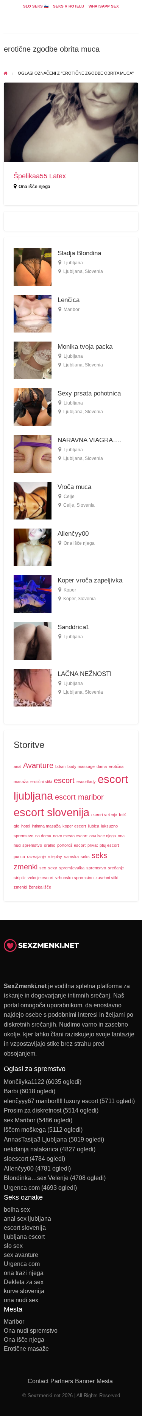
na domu (43, 836)
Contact (38, 1381)
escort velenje (104, 814)
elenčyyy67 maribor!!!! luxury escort (51, 1101)
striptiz (20, 877)
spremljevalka (71, 868)
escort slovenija (51, 812)
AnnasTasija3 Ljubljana (35, 1139)
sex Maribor (19, 1120)
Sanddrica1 (73, 627)
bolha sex (17, 1210)
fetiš (122, 814)
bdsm (60, 766)
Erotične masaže (26, 1349)
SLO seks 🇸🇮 (35, 6)
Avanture (38, 765)
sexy (52, 868)
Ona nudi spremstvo (31, 1331)
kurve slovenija (24, 1291)
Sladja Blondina (79, 253)
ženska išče (40, 887)
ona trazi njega (24, 1273)
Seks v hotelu (68, 6)
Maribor (72, 309)
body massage (81, 766)
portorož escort (71, 845)
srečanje (116, 868)
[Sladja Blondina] (32, 266)
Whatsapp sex (104, 6)
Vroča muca (74, 486)
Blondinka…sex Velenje (36, 1178)
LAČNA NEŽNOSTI (85, 673)
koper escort (74, 826)
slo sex (13, 1246)
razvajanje (36, 856)
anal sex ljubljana (27, 1219)
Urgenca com (22, 1188)
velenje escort (40, 877)
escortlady (86, 781)
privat (92, 845)
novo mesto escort (70, 836)
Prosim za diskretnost (32, 1110)
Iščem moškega (25, 1129)
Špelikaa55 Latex (40, 176)
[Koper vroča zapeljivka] (32, 594)
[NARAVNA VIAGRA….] (32, 453)
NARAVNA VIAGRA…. (89, 440)
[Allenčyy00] (32, 547)
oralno (49, 845)
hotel (25, 826)
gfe (16, 826)
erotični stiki (41, 781)
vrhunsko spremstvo (74, 877)
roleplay (55, 856)
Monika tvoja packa (85, 346)
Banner (85, 1381)
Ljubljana (73, 262)
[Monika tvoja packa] (32, 360)
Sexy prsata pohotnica (89, 393)
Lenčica (69, 299)
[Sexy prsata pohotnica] (32, 407)
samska (71, 856)
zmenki (20, 887)
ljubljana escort (24, 1237)
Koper (70, 590)
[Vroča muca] (32, 500)
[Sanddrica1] (32, 640)
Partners (61, 1381)
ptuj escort (109, 845)
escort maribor (79, 797)
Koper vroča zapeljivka (90, 580)
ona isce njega (102, 836)
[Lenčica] (32, 313)
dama (102, 766)
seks (85, 856)
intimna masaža (46, 826)
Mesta (105, 1381)
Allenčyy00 (73, 533)
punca (19, 856)
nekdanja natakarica (31, 1149)
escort (64, 780)
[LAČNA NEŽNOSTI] (32, 687)
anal (17, 766)
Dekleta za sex (24, 1282)
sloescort (16, 1158)
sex (42, 868)
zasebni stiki (106, 877)
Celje (69, 496)
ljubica (93, 826)
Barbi (11, 1091)
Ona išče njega (34, 186)
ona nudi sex (21, 1300)
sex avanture (21, 1255)
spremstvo (96, 868)
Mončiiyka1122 (24, 1082)
